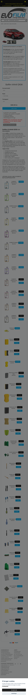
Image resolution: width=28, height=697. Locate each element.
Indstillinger (14, 693)
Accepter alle (14, 690)
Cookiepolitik (5, 686)
